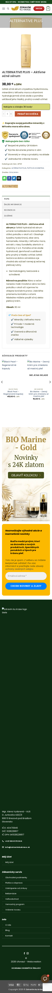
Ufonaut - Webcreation (29, 961)
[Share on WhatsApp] (4, 178)
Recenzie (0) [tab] (9, 210)
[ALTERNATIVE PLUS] (10, 186)
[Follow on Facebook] (24, 953)
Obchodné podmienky (16, 877)
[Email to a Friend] (19, 178)
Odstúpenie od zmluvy (16, 888)
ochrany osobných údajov (19, 569)
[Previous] (2, 387)
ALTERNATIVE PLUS (26, 20)
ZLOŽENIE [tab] (8, 216)
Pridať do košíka (27, 114)
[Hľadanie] (8, 8)
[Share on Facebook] (9, 178)
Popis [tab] (6, 199)
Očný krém (13, 172)
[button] (3, 8)
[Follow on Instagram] (28, 953)
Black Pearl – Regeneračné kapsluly (13, 392)
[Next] (49, 387)
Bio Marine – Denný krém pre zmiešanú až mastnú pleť (39, 394)
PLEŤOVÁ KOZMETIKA (35, 168)
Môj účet (9, 862)
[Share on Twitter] (14, 178)
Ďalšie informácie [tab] (13, 204)
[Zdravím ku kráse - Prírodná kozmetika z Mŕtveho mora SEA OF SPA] (21, 8)
